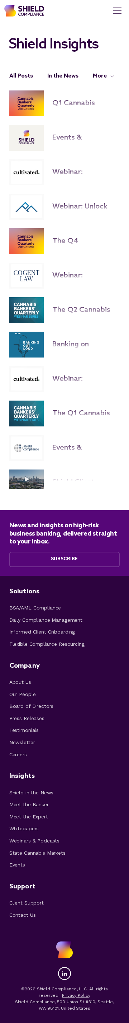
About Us (20, 682)
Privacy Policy (76, 995)
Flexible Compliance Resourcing (47, 644)
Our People (22, 694)
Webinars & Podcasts (34, 841)
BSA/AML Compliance (35, 608)
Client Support (26, 903)
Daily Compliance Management (45, 620)
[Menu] (117, 10)
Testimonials (24, 730)
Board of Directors (31, 706)
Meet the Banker (29, 804)
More (100, 76)
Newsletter (22, 742)
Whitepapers (24, 828)
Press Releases (26, 718)
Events (17, 865)
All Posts (21, 76)
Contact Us (22, 915)
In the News (62, 76)
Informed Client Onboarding (42, 632)
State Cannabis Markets (37, 853)
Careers (18, 754)
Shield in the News (31, 792)
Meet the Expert (28, 816)
